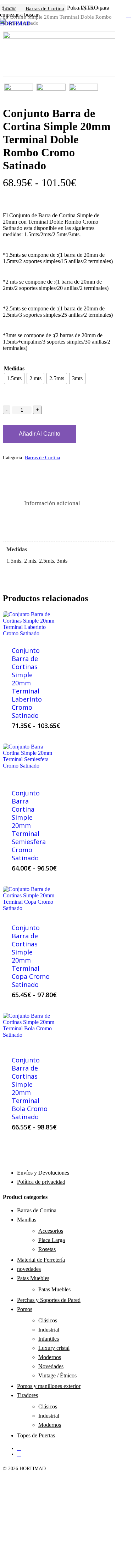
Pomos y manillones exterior (49, 1386)
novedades (29, 1269)
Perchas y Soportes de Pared (49, 1300)
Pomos (24, 1309)
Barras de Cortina (42, 457)
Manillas (26, 1220)
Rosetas (47, 1249)
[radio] (14, 378)
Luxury (54, 1348)
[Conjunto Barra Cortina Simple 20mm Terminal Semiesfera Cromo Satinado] (31, 762)
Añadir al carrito (39, 434)
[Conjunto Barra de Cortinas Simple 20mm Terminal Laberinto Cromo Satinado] (31, 624)
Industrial (48, 1330)
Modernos (49, 1357)
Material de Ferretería (41, 1260)
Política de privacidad (41, 1182)
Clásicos (47, 1320)
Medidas (14, 368)
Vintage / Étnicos (57, 1375)
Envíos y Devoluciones (43, 1173)
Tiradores (27, 1395)
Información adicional (52, 503)
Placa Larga (51, 1240)
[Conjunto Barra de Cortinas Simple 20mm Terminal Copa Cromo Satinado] (31, 900)
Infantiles (48, 1339)
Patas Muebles (33, 1278)
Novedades (50, 1366)
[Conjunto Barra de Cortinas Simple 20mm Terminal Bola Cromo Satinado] (31, 1030)
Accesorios (50, 1231)
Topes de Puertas (36, 1435)
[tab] (52, 503)
